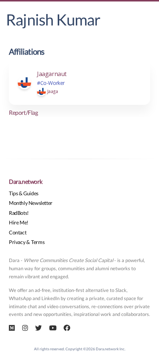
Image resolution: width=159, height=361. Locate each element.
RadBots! (19, 213)
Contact (17, 232)
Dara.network (25, 181)
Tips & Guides (23, 193)
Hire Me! (18, 222)
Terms (37, 242)
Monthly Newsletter (31, 203)
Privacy (17, 242)
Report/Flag (23, 112)
